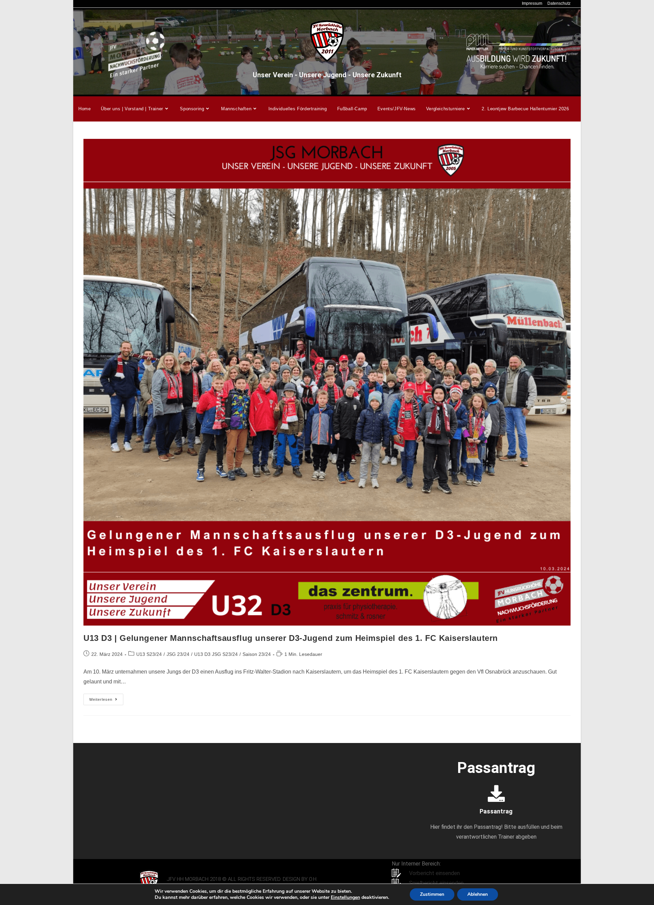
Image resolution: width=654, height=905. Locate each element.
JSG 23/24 (178, 654)
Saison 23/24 (257, 654)
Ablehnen (477, 894)
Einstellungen (345, 897)
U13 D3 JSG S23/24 (216, 654)
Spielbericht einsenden (436, 883)
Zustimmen (432, 894)
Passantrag (496, 811)
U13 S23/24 (149, 654)
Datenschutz (559, 3)
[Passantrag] (496, 793)
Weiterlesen (106, 697)
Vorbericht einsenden (434, 873)
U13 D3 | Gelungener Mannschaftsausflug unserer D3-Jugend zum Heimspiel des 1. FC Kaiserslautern (290, 638)
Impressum (532, 3)
